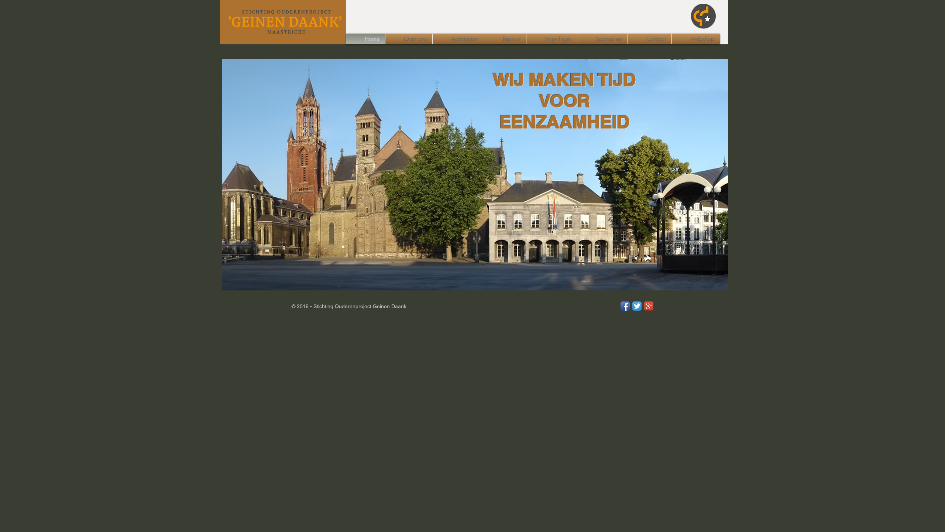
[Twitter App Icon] (637, 306)
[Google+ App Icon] (648, 306)
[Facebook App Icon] (625, 306)
